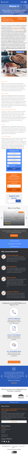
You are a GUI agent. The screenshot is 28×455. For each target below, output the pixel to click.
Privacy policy (15, 446)
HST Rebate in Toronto (14, 402)
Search (18, 200)
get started (14, 235)
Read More (14, 421)
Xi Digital (19, 449)
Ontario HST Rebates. (16, 27)
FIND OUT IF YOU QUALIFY (14, 362)
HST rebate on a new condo (18, 29)
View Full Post (7, 223)
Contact (13, 447)
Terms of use (21, 446)
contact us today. (20, 148)
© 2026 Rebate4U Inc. (6, 446)
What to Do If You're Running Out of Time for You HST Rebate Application (13, 220)
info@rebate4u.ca (4, 436)
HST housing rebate (7, 19)
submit (14, 168)
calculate (14, 189)
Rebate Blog (21, 212)
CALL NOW (5, 2)
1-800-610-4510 (4, 434)
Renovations (5, 20)
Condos (12, 20)
